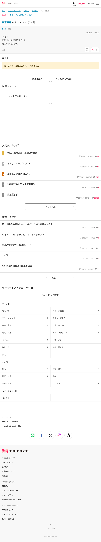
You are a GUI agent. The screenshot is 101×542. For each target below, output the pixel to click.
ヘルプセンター (7, 462)
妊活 (4, 368)
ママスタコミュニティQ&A (11, 426)
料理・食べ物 (58, 325)
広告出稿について (8, 471)
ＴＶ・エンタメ (8, 318)
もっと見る (50, 206)
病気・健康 (6, 332)
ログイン (90, 3)
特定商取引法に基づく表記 (11, 499)
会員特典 (5, 467)
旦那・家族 (6, 325)
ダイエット (6, 340)
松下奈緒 (7, 22)
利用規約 (5, 486)
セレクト (5, 397)
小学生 (55, 376)
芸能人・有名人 (59, 318)
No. (4, 29)
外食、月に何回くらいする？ (22, 15)
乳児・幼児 (6, 376)
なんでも (5, 310)
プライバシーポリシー (10, 490)
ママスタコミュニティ (10, 514)
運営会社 (5, 475)
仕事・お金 (57, 340)
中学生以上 (6, 383)
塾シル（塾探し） (8, 518)
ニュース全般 (58, 310)
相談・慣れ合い (59, 347)
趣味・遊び (6, 347)
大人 (4, 354)
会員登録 (81, 3)
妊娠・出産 (57, 368)
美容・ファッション (61, 332)
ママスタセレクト (8, 509)
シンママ (56, 383)
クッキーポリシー (8, 495)
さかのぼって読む (63, 78)
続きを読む (37, 78)
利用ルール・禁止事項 (10, 421)
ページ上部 (50, 528)
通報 (3, 50)
